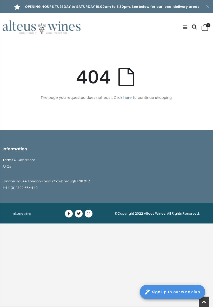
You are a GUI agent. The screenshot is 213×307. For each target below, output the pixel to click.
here (127, 97)
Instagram (88, 214)
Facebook (69, 214)
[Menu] (185, 27)
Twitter (79, 214)
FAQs (7, 166)
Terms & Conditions (19, 159)
